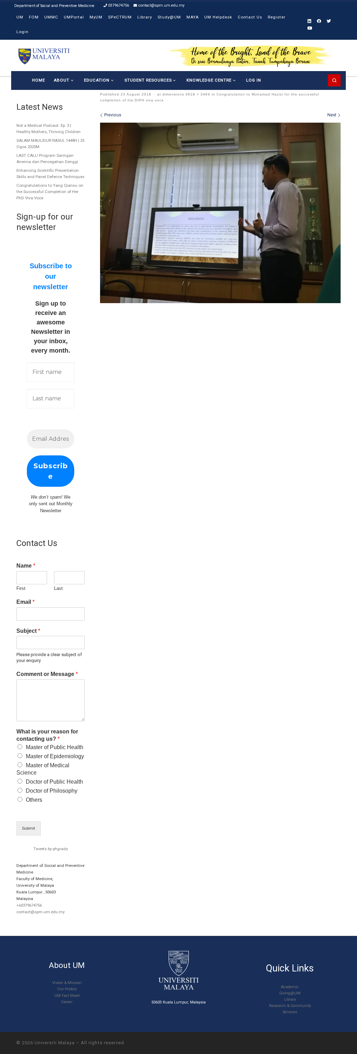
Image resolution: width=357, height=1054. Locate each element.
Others (34, 800)
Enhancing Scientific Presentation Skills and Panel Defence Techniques (50, 173)
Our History (67, 989)
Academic (290, 987)
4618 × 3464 (197, 94)
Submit (28, 828)
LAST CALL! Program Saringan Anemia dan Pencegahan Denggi (47, 158)
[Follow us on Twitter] (329, 21)
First (20, 588)
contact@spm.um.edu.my (40, 911)
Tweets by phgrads (50, 848)
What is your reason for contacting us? (47, 735)
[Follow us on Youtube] (309, 28)
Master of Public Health (54, 747)
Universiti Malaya (55, 1042)
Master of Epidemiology (55, 756)
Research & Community (290, 1005)
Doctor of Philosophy (51, 791)
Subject (28, 631)
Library (290, 999)
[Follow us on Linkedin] (309, 21)
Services (290, 1012)
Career (67, 1002)
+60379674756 (29, 905)
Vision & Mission (67, 982)
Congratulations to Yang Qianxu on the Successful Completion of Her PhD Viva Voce (49, 191)
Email (25, 602)
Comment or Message (47, 674)
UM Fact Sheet (66, 995)
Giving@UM (290, 993)
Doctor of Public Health (54, 782)
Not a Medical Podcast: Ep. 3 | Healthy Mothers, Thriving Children (48, 128)
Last (58, 588)
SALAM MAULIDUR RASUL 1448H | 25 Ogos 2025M (50, 143)
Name (25, 566)
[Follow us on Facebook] (319, 21)
